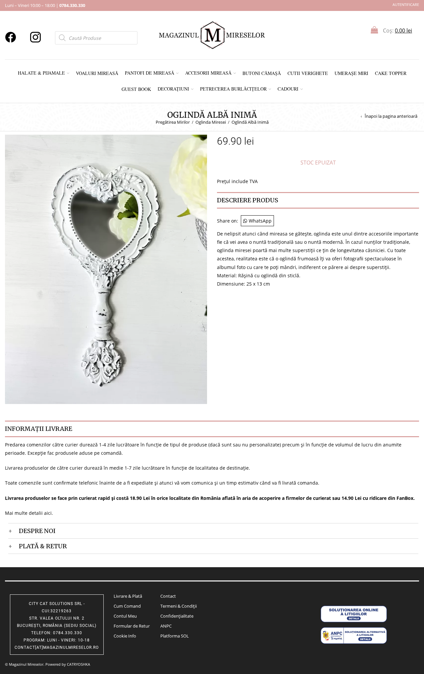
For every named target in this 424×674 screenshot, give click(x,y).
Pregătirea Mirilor (173, 122)
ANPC (166, 626)
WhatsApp (260, 221)
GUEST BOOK (136, 89)
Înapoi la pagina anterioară (391, 116)
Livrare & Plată (128, 596)
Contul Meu (125, 616)
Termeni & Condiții (178, 606)
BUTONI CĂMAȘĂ (261, 73)
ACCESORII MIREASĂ (208, 73)
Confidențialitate (176, 616)
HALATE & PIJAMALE (41, 73)
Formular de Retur (132, 626)
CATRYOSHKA (78, 664)
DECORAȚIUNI (173, 89)
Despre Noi (37, 531)
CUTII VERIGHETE (308, 73)
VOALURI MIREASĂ (97, 73)
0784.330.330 (72, 5)
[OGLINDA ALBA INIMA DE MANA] (106, 269)
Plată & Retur (43, 546)
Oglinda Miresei (210, 122)
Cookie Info (125, 636)
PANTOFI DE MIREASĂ (149, 73)
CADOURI (288, 89)
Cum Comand (127, 606)
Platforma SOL (174, 636)
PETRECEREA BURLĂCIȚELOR (233, 89)
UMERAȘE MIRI (351, 73)
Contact (168, 596)
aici (48, 513)
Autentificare (406, 4)
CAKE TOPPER (390, 73)
